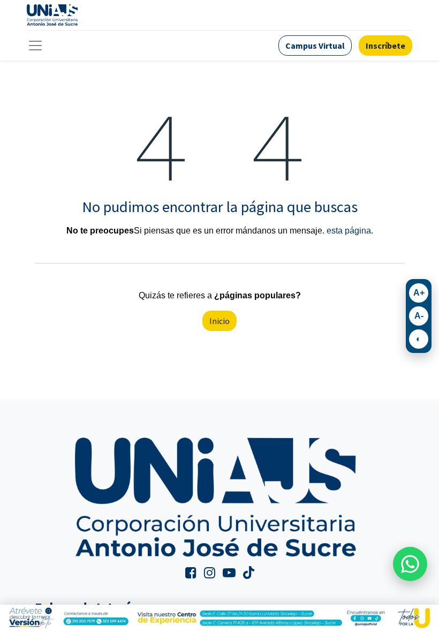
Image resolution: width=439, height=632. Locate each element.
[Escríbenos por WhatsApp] (410, 564)
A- (418, 315)
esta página (349, 230)
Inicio (219, 320)
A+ (419, 292)
